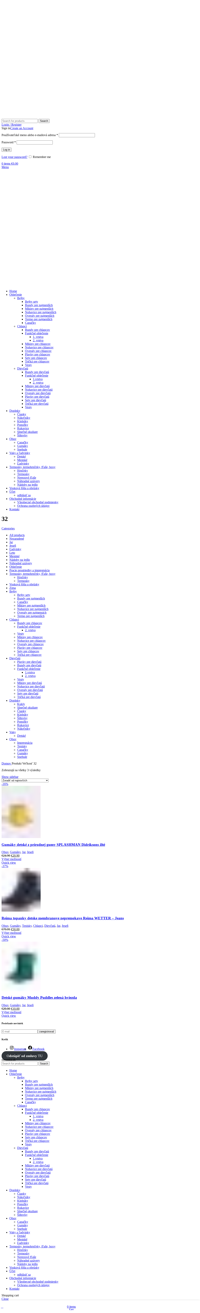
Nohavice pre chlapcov (39, 347)
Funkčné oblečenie (36, 333)
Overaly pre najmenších (39, 315)
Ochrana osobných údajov (33, 505)
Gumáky (22, 446)
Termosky (23, 474)
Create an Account (21, 128)
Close (5, 1298)
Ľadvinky (23, 463)
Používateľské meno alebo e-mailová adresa (30, 135)
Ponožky (22, 424)
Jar (23, 852)
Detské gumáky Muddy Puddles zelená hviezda (39, 997)
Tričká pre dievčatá (36, 403)
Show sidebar (10, 776)
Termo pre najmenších (38, 319)
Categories (8, 528)
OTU (25, 1056)
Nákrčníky (23, 417)
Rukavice (23, 428)
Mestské (22, 460)
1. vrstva (38, 336)
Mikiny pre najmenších (39, 308)
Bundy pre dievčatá (37, 372)
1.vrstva (38, 379)
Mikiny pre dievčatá (37, 386)
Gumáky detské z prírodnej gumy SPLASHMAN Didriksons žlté (53, 845)
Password (9, 142)
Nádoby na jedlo (27, 484)
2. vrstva (38, 340)
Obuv (5, 852)
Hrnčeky (22, 470)
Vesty (28, 365)
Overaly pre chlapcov (38, 351)
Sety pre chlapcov (36, 358)
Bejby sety (31, 301)
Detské (21, 456)
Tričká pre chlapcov (37, 361)
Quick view (9, 862)
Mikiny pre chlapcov (38, 344)
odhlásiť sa (24, 495)
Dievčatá (22, 368)
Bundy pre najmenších (39, 305)
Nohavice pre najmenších (40, 312)
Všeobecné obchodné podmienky (37, 502)
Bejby (21, 298)
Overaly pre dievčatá (38, 393)
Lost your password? (14, 157)
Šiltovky (22, 435)
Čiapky (21, 414)
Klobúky (22, 421)
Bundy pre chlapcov (37, 329)
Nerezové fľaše (26, 477)
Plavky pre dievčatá (37, 396)
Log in (6, 149)
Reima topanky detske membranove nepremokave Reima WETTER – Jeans (63, 918)
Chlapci (22, 326)
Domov (7, 763)
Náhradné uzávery (28, 481)
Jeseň (30, 852)
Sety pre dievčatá (35, 400)
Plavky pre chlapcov (37, 354)
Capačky (30, 322)
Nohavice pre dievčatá (39, 389)
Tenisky (27, 925)
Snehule (22, 449)
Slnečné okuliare (27, 431)
